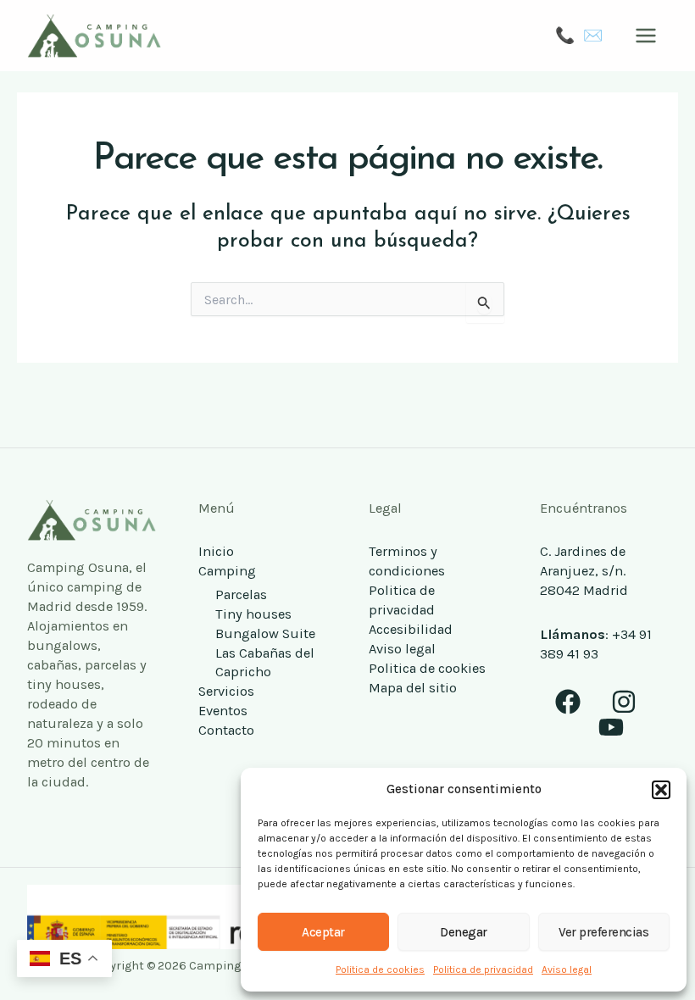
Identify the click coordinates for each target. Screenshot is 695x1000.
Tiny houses (253, 614)
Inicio (216, 551)
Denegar (463, 932)
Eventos (222, 711)
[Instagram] (624, 701)
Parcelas (241, 594)
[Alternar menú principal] (645, 36)
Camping (227, 571)
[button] (661, 789)
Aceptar (323, 932)
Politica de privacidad (483, 969)
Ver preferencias (603, 932)
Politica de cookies (380, 969)
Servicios (226, 691)
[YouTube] (611, 727)
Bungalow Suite (265, 633)
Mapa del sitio (413, 688)
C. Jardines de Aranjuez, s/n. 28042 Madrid (584, 570)
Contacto (226, 730)
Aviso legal (567, 969)
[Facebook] (568, 701)
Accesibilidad (411, 629)
